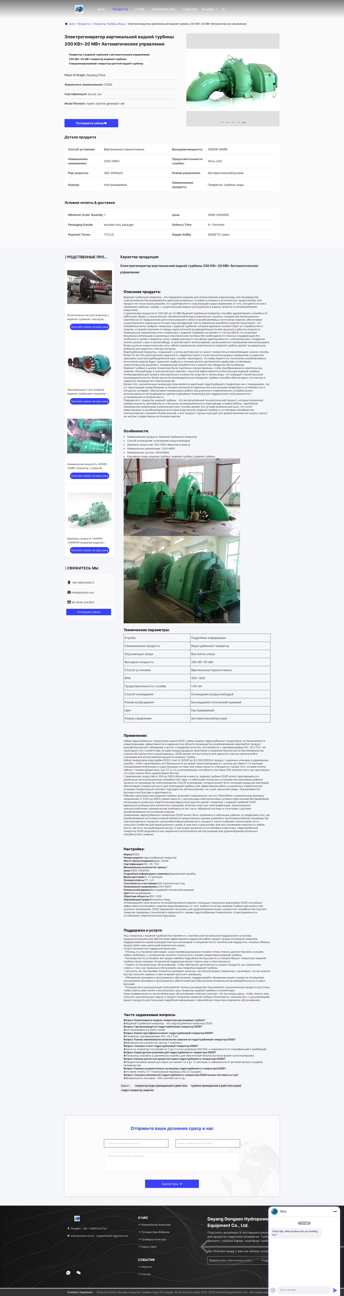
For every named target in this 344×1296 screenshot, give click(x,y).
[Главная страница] (79, 8)
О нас (140, 9)
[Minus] (335, 1211)
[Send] (335, 1290)
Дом (101, 9)
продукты (84, 23)
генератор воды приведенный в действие (161, 1085)
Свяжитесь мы (163, 9)
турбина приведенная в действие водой (216, 1085)
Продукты (120, 9)
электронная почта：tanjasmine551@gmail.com (99, 1235)
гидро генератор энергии (137, 1090)
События (190, 9)
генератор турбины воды (109, 23)
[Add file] (273, 1290)
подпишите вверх (269, 1260)
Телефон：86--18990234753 (88, 1228)
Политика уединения (79, 1292)
